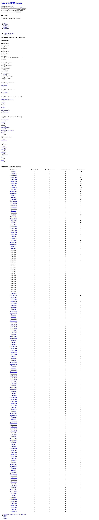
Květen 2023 (14, 299)
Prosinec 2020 (13, 362)
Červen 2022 (14, 323)
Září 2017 (13, 444)
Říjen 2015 (13, 493)
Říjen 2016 (13, 468)
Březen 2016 (14, 482)
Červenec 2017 (13, 448)
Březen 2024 (14, 234)
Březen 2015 (14, 507)
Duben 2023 (14, 301)
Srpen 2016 (13, 472)
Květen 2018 (14, 427)
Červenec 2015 (13, 499)
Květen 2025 (14, 205)
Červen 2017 (14, 450)
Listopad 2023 (13, 244)
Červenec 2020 (13, 372)
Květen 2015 (14, 503)
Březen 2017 (14, 456)
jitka (2, 157)
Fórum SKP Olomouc (11, 3)
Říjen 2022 (13, 315)
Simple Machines (21, 514)
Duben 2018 (14, 429)
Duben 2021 (14, 352)
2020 (14, 360)
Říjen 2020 (13, 366)
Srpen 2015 (13, 497)
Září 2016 (13, 470)
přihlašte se (12, 7)
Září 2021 (13, 342)
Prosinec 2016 (13, 464)
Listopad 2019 (13, 389)
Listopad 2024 (13, 218)
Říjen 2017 (13, 442)
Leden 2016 (14, 485)
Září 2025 (13, 197)
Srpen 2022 (13, 319)
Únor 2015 (13, 509)
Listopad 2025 (13, 193)
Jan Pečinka (3, 152)
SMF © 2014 (13, 514)
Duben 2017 (14, 454)
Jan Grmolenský (4, 154)
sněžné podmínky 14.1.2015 (7, 99)
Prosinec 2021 (13, 336)
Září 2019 (13, 393)
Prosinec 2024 (13, 216)
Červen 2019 (14, 399)
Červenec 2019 (13, 397)
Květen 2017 (14, 452)
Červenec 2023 (13, 295)
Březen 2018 (14, 431)
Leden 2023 (14, 307)
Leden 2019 (14, 409)
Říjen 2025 (13, 195)
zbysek (5, 74)
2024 (14, 215)
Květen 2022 (14, 324)
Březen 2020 (14, 379)
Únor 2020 (13, 381)
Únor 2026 (13, 185)
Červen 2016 (14, 476)
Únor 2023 (13, 305)
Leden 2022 (14, 332)
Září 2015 (13, 495)
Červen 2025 (14, 203)
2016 (14, 462)
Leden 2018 (14, 434)
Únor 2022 (13, 330)
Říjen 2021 (13, 340)
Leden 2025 (14, 213)
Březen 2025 (14, 209)
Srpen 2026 (13, 173)
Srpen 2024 (13, 224)
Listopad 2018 (13, 415)
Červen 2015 (14, 501)
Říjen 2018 (13, 417)
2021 (14, 334)
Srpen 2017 (13, 446)
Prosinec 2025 (13, 191)
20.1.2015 (3, 105)
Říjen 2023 (13, 246)
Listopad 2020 (13, 364)
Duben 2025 (14, 207)
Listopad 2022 (13, 313)
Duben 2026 (14, 181)
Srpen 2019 (13, 395)
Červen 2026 (14, 177)
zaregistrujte (21, 7)
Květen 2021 (14, 350)
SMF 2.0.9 (6, 514)
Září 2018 (13, 419)
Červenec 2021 (13, 346)
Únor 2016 (13, 484)
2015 (14, 487)
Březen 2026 (14, 183)
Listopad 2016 (13, 466)
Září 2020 (13, 368)
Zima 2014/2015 (4, 92)
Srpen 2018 (13, 421)
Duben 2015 (14, 505)
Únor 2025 (13, 211)
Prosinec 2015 (13, 489)
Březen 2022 (14, 328)
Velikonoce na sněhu (5, 110)
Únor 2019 (13, 407)
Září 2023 (13, 248)
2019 (14, 385)
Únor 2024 (13, 236)
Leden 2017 (14, 460)
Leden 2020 (14, 383)
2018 (14, 411)
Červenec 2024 (13, 226)
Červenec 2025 (13, 201)
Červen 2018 (14, 425)
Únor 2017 (13, 458)
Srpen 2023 (13, 293)
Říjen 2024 (13, 220)
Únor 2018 (13, 432)
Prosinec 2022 (13, 311)
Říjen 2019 (13, 391)
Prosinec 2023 (13, 242)
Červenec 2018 (13, 423)
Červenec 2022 (13, 321)
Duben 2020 (14, 377)
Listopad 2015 (13, 491)
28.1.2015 (3, 107)
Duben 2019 (14, 403)
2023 (14, 240)
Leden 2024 (14, 238)
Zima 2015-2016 (4, 112)
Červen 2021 (14, 348)
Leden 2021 (14, 358)
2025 (14, 189)
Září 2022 (13, 317)
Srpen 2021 (13, 344)
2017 (14, 436)
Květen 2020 (14, 376)
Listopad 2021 (13, 338)
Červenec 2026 (13, 175)
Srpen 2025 (13, 199)
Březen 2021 (14, 354)
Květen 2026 (14, 179)
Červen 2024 (14, 228)
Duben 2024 (14, 232)
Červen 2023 (14, 297)
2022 (14, 309)
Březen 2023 (14, 303)
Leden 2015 (14, 511)
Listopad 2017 (13, 440)
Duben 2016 (14, 480)
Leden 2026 (14, 187)
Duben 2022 (14, 326)
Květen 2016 (14, 478)
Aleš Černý (3, 149)
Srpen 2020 (13, 370)
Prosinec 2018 (13, 413)
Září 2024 (13, 222)
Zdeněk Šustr (4, 85)
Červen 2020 (14, 374)
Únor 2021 (13, 356)
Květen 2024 (14, 230)
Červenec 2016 (13, 474)
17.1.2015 (3, 102)
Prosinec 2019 (13, 387)
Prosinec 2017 (13, 438)
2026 (14, 171)
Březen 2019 (14, 405)
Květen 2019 (14, 401)
